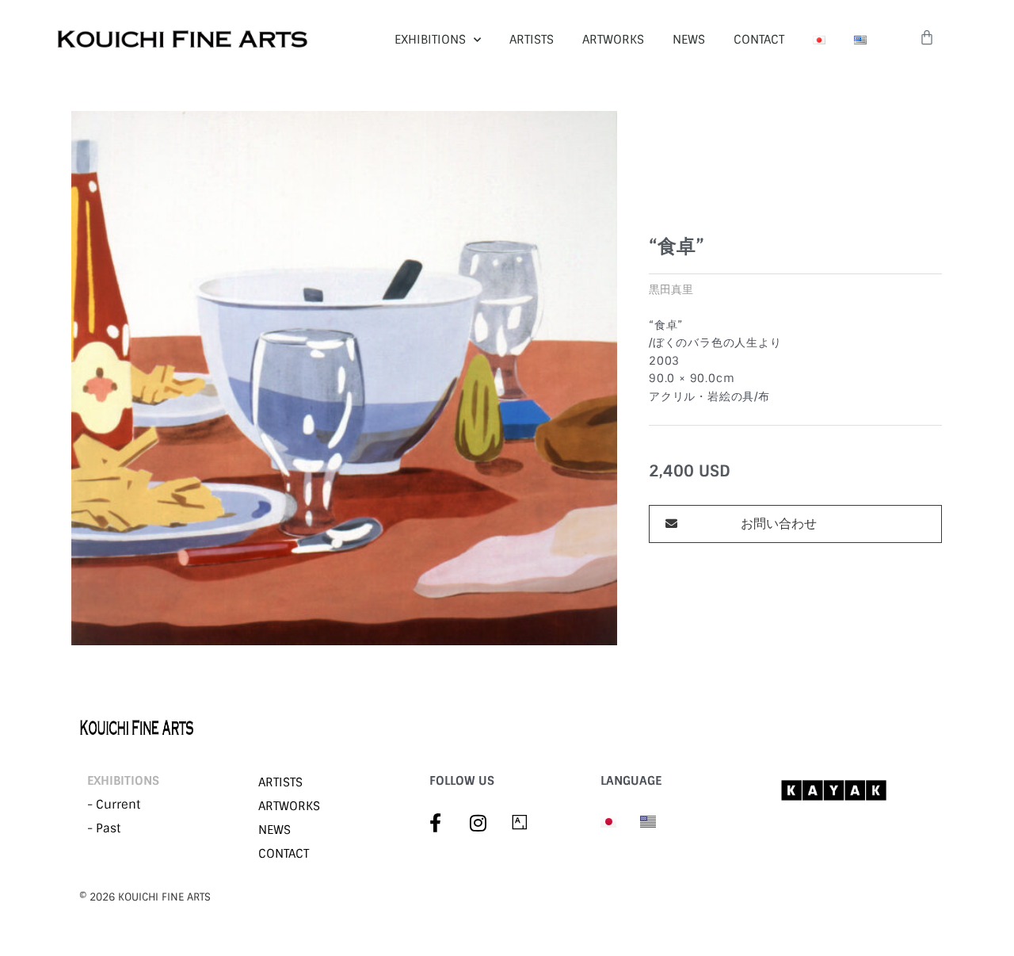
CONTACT (759, 40)
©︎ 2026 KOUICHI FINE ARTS (145, 897)
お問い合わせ (779, 523)
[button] (795, 524)
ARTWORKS (613, 40)
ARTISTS (531, 40)
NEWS (689, 40)
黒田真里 (671, 289)
